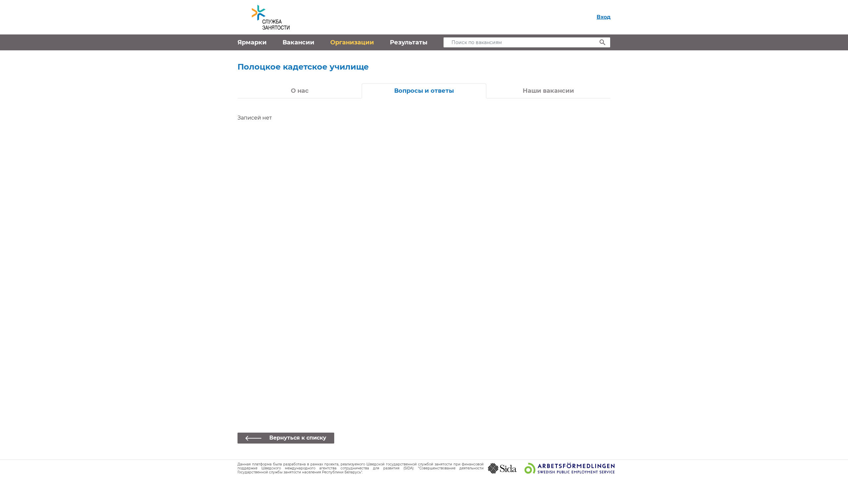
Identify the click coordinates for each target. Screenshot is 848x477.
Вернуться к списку (297, 438)
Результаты (408, 42)
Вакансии (298, 42)
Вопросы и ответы (424, 90)
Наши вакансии (548, 90)
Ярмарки (252, 42)
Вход (603, 17)
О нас (300, 90)
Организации (352, 42)
